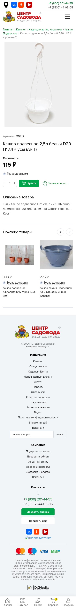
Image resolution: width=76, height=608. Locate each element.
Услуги (38, 381)
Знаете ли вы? (38, 422)
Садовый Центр (38, 371)
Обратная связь (38, 461)
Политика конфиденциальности (38, 417)
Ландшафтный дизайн (38, 376)
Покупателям (38, 402)
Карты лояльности (38, 407)
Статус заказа (38, 366)
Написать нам (38, 521)
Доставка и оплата (38, 472)
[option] (38, 84)
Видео (38, 412)
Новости (38, 387)
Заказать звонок (38, 512)
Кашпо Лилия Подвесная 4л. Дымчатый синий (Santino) (56, 292)
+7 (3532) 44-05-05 (60, 7)
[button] (60, 232)
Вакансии (38, 427)
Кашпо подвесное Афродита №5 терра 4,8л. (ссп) (19, 292)
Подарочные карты (38, 451)
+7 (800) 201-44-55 (61, 3)
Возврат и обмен (38, 456)
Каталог (38, 361)
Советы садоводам (38, 397)
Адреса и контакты (38, 466)
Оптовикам (38, 392)
